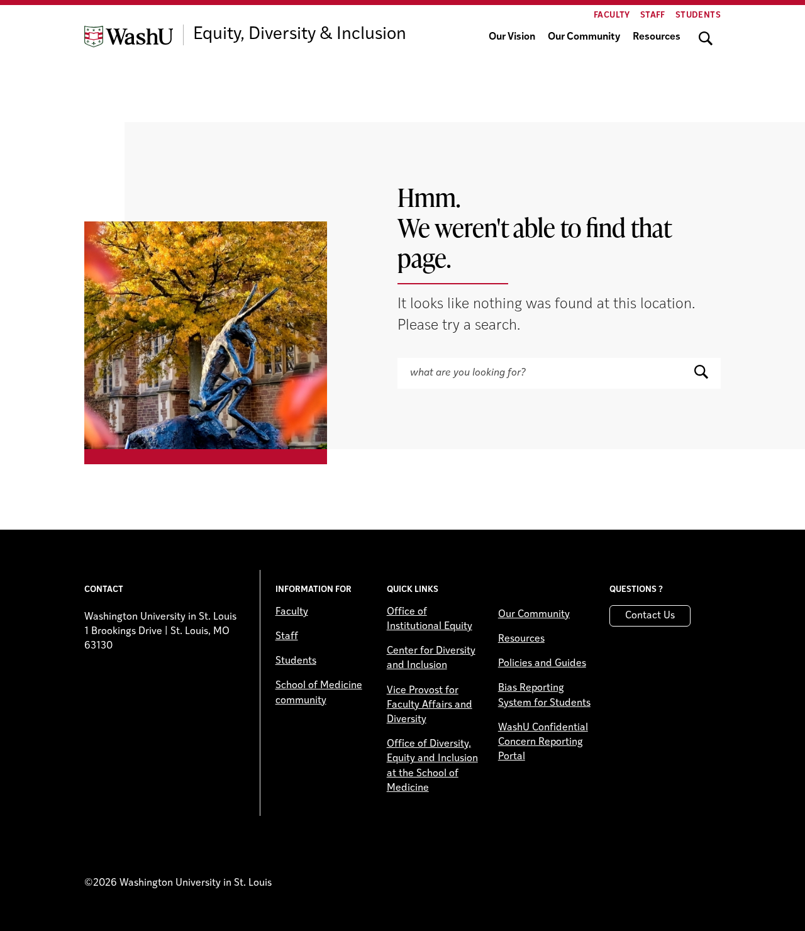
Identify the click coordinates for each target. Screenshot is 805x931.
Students (698, 15)
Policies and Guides (542, 664)
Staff (652, 15)
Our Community (584, 37)
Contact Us (650, 616)
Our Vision (512, 37)
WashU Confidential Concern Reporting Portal (543, 742)
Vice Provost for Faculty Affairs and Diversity (429, 705)
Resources (656, 37)
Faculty (612, 15)
